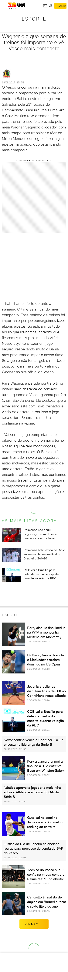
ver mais (31, 924)
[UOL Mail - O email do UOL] (45, 6)
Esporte (34, 19)
